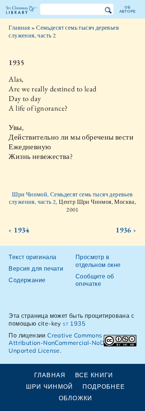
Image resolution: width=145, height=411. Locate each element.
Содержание (27, 280)
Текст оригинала (32, 257)
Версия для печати (36, 268)
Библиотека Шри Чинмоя (22, 16)
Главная (19, 28)
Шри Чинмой (49, 386)
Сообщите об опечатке (94, 280)
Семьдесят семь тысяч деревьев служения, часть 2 (64, 31)
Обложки (76, 398)
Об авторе (127, 9)
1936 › (126, 230)
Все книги (94, 375)
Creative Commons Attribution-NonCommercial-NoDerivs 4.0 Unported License (69, 343)
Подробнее (104, 386)
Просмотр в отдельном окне (98, 260)
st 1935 (74, 323)
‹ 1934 (19, 230)
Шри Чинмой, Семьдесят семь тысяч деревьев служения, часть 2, (71, 198)
